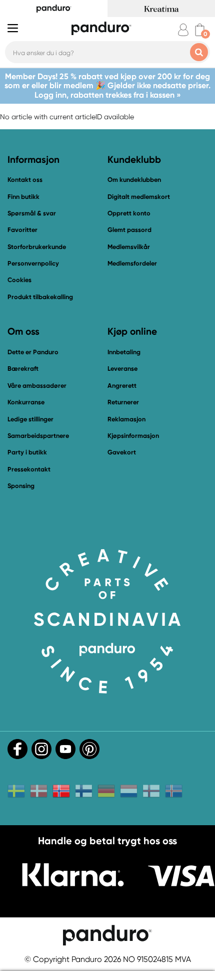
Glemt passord (130, 229)
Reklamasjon (127, 419)
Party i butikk (27, 452)
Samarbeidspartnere (38, 435)
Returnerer (123, 402)
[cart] (200, 30)
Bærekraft (23, 368)
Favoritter (23, 229)
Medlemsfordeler (132, 263)
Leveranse (123, 368)
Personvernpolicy (33, 263)
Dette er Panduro (33, 352)
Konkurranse (26, 402)
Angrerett (122, 385)
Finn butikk (24, 196)
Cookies (20, 280)
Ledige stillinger (31, 419)
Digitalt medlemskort (139, 196)
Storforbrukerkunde (37, 247)
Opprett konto (129, 213)
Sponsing (21, 486)
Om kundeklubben (134, 179)
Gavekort (122, 452)
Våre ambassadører (37, 385)
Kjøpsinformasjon (133, 435)
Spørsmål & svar (32, 213)
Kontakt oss (25, 179)
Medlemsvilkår (129, 247)
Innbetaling (124, 352)
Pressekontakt (29, 469)
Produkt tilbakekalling (40, 297)
